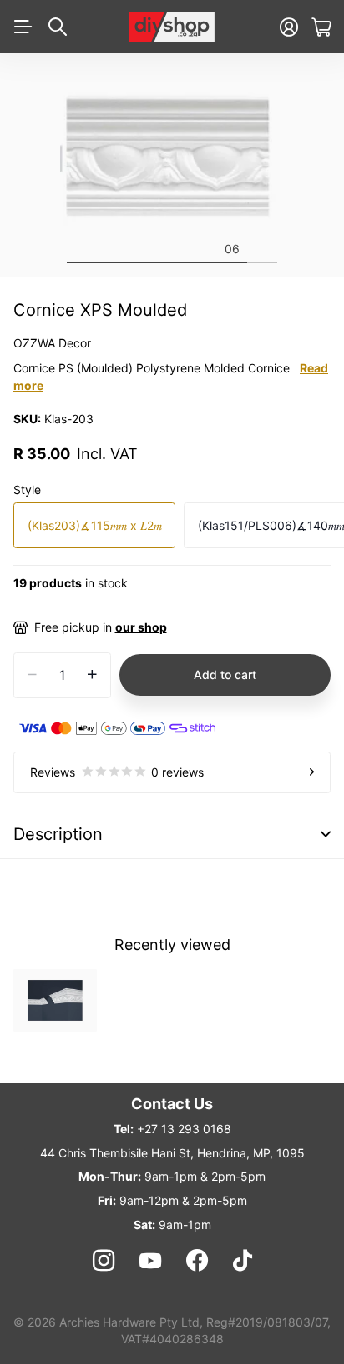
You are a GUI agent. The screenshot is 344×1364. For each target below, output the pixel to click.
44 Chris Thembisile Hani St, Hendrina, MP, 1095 (172, 1153)
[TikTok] (242, 1261)
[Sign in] (289, 27)
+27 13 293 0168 (184, 1129)
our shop (141, 627)
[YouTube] (150, 1261)
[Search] (57, 26)
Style (27, 489)
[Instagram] (103, 1261)
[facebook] (197, 1261)
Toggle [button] (325, 834)
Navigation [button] (22, 26)
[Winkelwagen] (321, 27)
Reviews (117, 772)
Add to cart (225, 674)
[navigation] (82, 248)
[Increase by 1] (92, 675)
